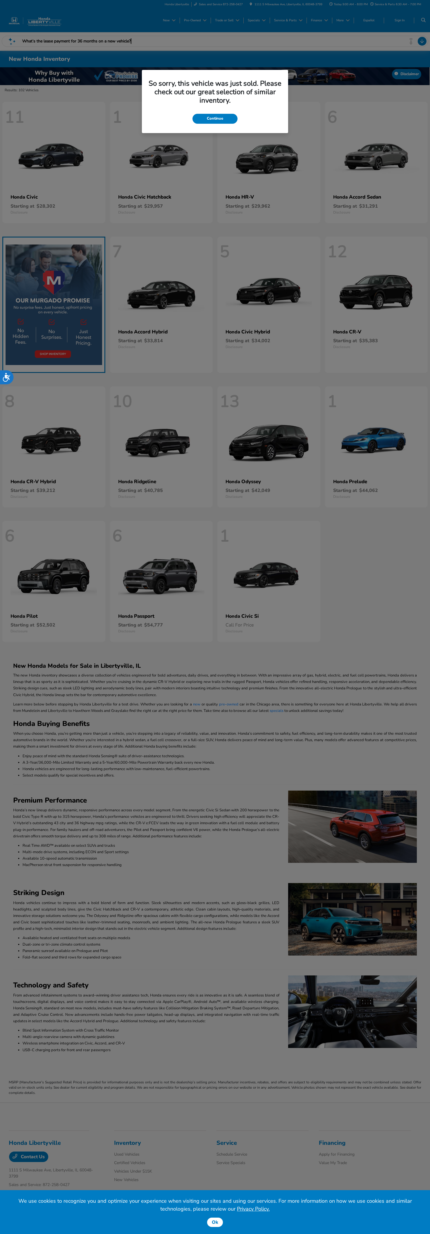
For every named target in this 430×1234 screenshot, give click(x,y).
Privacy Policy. (253, 1208)
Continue (215, 118)
